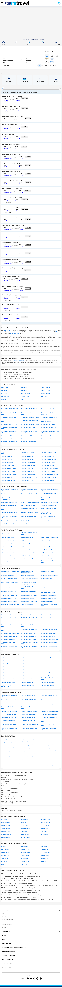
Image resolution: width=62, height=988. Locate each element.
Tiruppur (18, 100)
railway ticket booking (19, 360)
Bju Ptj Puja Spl (6, 96)
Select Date (25, 98)
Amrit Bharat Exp (6, 207)
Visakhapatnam (8, 120)
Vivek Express (6, 268)
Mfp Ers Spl (5, 106)
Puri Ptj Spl (5, 144)
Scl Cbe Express (6, 234)
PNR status (57, 331)
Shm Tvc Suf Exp (6, 225)
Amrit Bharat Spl (6, 197)
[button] (52, 60)
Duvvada (6, 100)
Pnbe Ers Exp (5, 217)
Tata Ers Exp (5, 295)
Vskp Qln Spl (5, 171)
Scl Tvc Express (6, 242)
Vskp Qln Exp (5, 154)
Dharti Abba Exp (6, 180)
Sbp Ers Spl (5, 314)
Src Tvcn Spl (5, 134)
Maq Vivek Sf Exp (7, 116)
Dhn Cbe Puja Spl (7, 124)
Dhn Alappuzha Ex (7, 188)
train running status (14, 333)
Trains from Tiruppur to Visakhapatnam (11, 810)
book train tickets (7, 330)
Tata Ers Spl (5, 305)
